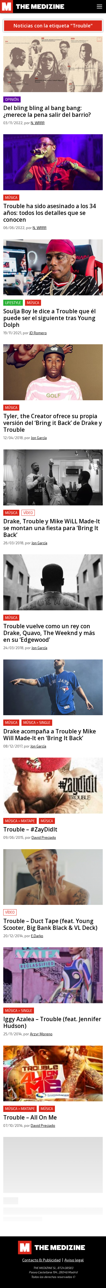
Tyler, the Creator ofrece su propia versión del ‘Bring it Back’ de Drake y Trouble (48, 411)
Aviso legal (74, 1260)
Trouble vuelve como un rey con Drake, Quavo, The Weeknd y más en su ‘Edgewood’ (52, 621)
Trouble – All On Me (22, 1108)
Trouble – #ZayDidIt (23, 821)
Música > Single (36, 722)
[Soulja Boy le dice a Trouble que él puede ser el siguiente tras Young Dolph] (53, 267)
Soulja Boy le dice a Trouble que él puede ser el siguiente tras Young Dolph (49, 306)
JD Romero (38, 333)
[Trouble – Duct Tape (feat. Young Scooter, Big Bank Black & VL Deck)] (53, 877)
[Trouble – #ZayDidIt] (53, 786)
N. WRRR (38, 123)
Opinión (12, 99)
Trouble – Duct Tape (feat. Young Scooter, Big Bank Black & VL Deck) (52, 915)
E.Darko (37, 936)
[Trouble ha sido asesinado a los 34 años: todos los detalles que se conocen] (53, 162)
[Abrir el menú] (99, 6)
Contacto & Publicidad (41, 1260)
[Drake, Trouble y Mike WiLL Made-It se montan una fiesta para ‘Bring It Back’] (53, 477)
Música (11, 197)
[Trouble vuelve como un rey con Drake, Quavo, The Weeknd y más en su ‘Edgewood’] (53, 582)
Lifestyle (13, 303)
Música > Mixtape (20, 821)
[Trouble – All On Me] (53, 1074)
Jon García (39, 438)
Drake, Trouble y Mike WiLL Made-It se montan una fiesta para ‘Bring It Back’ (49, 516)
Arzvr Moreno (41, 1034)
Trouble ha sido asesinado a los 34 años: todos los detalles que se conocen (52, 201)
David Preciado (44, 837)
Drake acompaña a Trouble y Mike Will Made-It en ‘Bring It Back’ (52, 726)
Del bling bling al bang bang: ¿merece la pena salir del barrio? (48, 103)
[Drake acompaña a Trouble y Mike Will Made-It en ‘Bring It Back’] (53, 687)
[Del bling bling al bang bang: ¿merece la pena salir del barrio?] (53, 64)
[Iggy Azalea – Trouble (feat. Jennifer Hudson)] (53, 975)
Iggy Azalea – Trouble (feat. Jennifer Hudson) (47, 1010)
